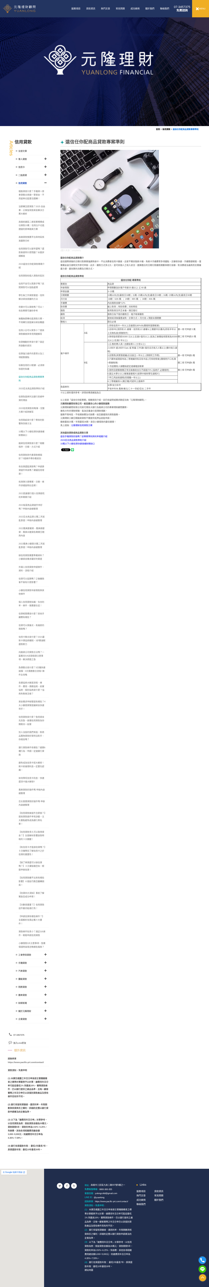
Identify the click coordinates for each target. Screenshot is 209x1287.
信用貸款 (166, 129)
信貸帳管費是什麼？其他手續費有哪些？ (31, 615)
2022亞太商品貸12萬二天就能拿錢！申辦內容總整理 (32, 518)
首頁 (158, 129)
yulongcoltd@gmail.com (106, 1193)
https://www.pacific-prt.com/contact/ (26, 1062)
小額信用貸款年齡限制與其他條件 (31, 592)
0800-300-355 (105, 1189)
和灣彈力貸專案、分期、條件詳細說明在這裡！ (31, 483)
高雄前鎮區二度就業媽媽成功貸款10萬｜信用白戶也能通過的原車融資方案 (31, 225)
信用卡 (21, 167)
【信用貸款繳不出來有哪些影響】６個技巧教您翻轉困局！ (31, 881)
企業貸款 (22, 1019)
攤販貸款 (22, 979)
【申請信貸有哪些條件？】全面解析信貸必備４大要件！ (31, 920)
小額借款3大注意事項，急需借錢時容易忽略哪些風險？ (32, 945)
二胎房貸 (22, 175)
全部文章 (22, 151)
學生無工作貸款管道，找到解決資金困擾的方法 (31, 297)
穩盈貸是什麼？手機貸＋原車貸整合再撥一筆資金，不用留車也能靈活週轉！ (31, 195)
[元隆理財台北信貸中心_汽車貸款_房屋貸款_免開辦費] (104, 63)
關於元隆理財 (24, 1011)
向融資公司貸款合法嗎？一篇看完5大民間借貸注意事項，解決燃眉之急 (31, 656)
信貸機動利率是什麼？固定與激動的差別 (31, 344)
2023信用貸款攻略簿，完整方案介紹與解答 (32, 410)
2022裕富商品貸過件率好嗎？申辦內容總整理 (30, 507)
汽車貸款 (22, 971)
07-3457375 (182, 8)
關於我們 (149, 8)
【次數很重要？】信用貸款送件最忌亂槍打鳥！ (31, 906)
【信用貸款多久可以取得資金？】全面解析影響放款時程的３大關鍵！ (31, 835)
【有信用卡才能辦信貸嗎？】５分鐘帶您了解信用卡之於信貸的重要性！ (32, 851)
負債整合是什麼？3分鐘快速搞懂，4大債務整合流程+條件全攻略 (32, 671)
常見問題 (120, 8)
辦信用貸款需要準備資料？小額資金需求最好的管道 (31, 557)
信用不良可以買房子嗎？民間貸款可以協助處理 (31, 285)
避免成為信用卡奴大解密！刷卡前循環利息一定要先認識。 (31, 766)
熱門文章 (105, 8)
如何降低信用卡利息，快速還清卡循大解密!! (31, 780)
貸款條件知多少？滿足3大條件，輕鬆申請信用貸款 (32, 933)
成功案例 (135, 8)
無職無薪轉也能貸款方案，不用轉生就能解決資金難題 (31, 320)
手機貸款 (22, 963)
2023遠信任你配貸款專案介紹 (32, 266)
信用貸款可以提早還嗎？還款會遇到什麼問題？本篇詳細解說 (31, 252)
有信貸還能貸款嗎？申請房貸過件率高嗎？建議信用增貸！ (31, 470)
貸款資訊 (90, 8)
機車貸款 (22, 995)
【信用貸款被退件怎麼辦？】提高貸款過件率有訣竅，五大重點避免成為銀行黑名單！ (32, 818)
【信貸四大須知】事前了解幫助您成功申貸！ (31, 895)
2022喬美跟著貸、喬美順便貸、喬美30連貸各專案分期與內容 (32, 532)
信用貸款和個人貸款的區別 (31, 275)
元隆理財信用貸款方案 (81, 425)
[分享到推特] (60, 1186)
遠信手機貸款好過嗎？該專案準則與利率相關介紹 (83, 436)
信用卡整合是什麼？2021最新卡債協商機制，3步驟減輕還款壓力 (32, 640)
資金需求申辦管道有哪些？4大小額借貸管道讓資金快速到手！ (32, 705)
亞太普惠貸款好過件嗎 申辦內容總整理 (32, 803)
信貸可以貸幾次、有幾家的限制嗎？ (31, 627)
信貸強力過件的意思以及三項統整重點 (31, 355)
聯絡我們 (164, 8)
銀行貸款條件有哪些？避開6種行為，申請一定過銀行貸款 (32, 751)
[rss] (74, 1186)
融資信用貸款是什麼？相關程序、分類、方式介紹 (31, 445)
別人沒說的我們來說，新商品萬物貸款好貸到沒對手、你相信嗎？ (31, 736)
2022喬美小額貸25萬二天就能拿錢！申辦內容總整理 (32, 545)
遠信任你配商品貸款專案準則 (186, 129)
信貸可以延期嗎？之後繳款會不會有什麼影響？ (31, 580)
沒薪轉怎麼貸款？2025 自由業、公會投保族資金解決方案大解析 (32, 210)
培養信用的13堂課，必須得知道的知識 (31, 367)
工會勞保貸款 (24, 955)
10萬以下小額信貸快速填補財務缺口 (77, 443)
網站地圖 (89, 1270)
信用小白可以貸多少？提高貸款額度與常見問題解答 (31, 332)
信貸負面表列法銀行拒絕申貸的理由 (31, 398)
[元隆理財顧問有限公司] (26, 8)
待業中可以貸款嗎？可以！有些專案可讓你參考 (31, 309)
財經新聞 (22, 1003)
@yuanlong (99, 1197)
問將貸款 (22, 987)
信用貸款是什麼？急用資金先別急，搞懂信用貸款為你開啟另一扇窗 (31, 720)
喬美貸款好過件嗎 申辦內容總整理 (32, 791)
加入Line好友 (19, 1043)
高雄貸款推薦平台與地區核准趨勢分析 (31, 239)
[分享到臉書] (67, 1186)
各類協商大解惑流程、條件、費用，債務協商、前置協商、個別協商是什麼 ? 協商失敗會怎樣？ (31, 688)
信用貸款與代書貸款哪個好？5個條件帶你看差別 (30, 457)
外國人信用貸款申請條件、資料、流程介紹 (31, 569)
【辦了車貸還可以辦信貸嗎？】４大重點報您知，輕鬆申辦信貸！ (31, 866)
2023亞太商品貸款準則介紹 (73, 440)
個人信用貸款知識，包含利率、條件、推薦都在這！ (31, 604)
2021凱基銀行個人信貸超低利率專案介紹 (32, 495)
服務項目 (75, 8)
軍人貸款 (22, 159)
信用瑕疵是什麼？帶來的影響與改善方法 (31, 422)
